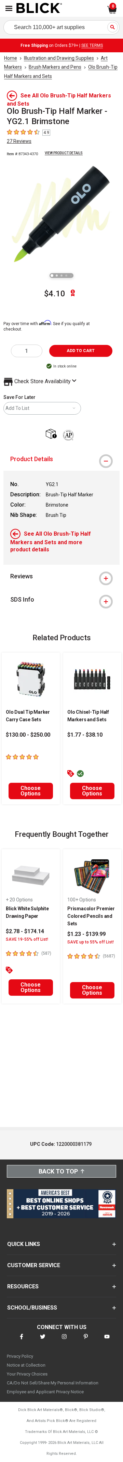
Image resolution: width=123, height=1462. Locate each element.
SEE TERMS (92, 45)
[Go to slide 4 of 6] (66, 275)
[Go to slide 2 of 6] (56, 275)
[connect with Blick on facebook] (21, 1341)
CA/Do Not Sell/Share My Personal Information (52, 1382)
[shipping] (53, 434)
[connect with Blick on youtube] (107, 1341)
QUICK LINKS (23, 1244)
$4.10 (54, 293)
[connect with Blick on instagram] (64, 1341)
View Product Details (64, 153)
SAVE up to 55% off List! (90, 942)
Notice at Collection (26, 1365)
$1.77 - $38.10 (84, 735)
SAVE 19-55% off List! (27, 939)
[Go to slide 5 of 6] (71, 275)
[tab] (61, 459)
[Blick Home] (39, 8)
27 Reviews (19, 141)
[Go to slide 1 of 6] (52, 275)
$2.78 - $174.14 (25, 931)
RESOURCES (23, 1286)
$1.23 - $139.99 (86, 934)
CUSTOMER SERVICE (33, 1265)
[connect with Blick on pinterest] (86, 1341)
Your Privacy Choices (27, 1374)
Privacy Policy (20, 1356)
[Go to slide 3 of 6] (61, 275)
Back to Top (58, 1171)
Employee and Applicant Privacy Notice (45, 1391)
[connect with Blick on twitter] (43, 1341)
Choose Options (30, 791)
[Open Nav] (8, 8)
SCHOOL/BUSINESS (32, 1307)
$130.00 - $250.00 (28, 735)
